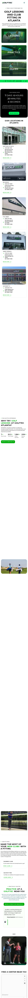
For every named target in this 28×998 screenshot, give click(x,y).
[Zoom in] (25, 976)
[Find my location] (25, 983)
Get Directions (8, 155)
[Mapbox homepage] (5, 995)
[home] (7, 3)
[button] (24, 2)
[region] (14, 985)
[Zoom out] (25, 978)
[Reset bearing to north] (25, 980)
